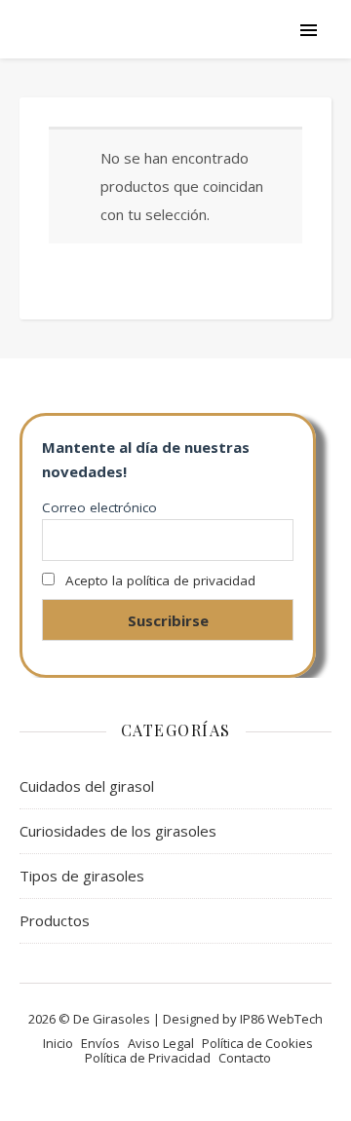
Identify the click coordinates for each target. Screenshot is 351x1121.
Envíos (100, 1043)
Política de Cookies (257, 1043)
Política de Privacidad (148, 1057)
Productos (55, 920)
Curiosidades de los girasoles (118, 831)
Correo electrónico (99, 507)
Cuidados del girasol (87, 786)
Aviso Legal (161, 1043)
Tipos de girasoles (82, 875)
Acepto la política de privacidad (160, 580)
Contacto (244, 1057)
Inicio (58, 1043)
